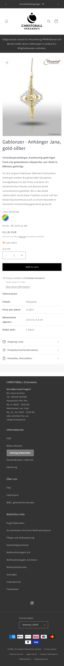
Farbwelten (13, 589)
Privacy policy (50, 649)
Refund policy (25, 659)
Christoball (19, 649)
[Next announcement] (58, 4)
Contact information (49, 654)
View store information (18, 286)
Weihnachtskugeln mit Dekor (22, 559)
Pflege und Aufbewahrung (20, 537)
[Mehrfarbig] (5, 218)
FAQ (9, 487)
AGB (9, 438)
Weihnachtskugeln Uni (18, 552)
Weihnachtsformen (17, 567)
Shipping (22, 237)
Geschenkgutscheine (18, 545)
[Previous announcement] (6, 4)
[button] (6, 21)
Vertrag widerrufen (20, 452)
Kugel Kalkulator (16, 523)
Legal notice (31, 654)
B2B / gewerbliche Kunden (20, 502)
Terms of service (16, 654)
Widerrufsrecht (14, 445)
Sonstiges (12, 574)
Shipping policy (41, 659)
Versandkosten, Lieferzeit (20, 459)
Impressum (13, 495)
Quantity (6, 248)
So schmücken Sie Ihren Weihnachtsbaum (29, 530)
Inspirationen (14, 581)
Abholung (12, 467)
